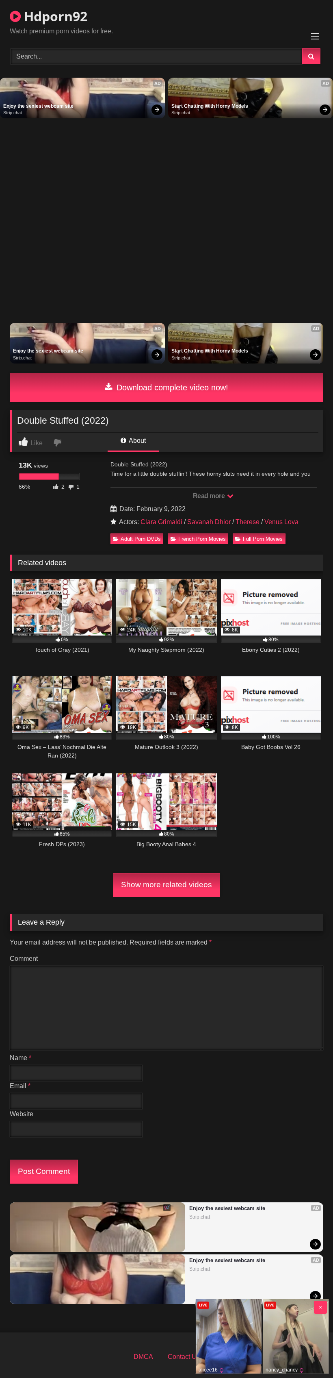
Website (21, 1113)
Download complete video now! (171, 387)
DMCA (143, 1356)
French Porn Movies (202, 539)
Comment (24, 958)
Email (20, 1085)
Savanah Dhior (209, 521)
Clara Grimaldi (161, 521)
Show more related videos (166, 884)
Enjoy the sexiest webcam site (38, 106)
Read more (209, 495)
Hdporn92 (54, 16)
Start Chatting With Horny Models (209, 106)
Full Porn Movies (263, 539)
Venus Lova (281, 521)
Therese (247, 521)
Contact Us (184, 1356)
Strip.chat (12, 112)
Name (20, 1057)
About (137, 440)
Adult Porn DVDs (141, 539)
